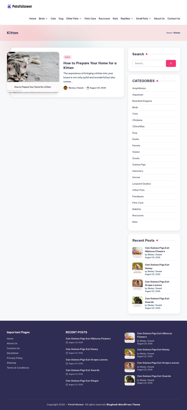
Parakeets (138, 196)
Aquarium (137, 94)
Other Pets (138, 190)
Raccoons (138, 215)
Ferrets (136, 145)
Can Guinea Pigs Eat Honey (157, 266)
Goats (135, 158)
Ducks (135, 139)
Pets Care (137, 202)
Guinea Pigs (139, 164)
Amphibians (139, 88)
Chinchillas (138, 126)
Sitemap (11, 362)
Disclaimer (13, 353)
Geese (136, 151)
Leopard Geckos (141, 183)
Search (138, 54)
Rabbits (136, 209)
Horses (136, 177)
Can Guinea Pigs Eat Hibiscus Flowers (157, 249)
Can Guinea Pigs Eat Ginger (82, 380)
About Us (12, 343)
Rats (134, 221)
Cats (67, 57)
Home (169, 33)
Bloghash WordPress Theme (123, 404)
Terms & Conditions (18, 367)
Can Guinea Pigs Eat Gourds (157, 300)
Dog (134, 132)
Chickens (137, 120)
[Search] (171, 63)
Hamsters (137, 171)
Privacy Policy (15, 358)
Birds (135, 107)
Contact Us (13, 348)
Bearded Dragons (142, 100)
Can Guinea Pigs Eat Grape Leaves (157, 283)
